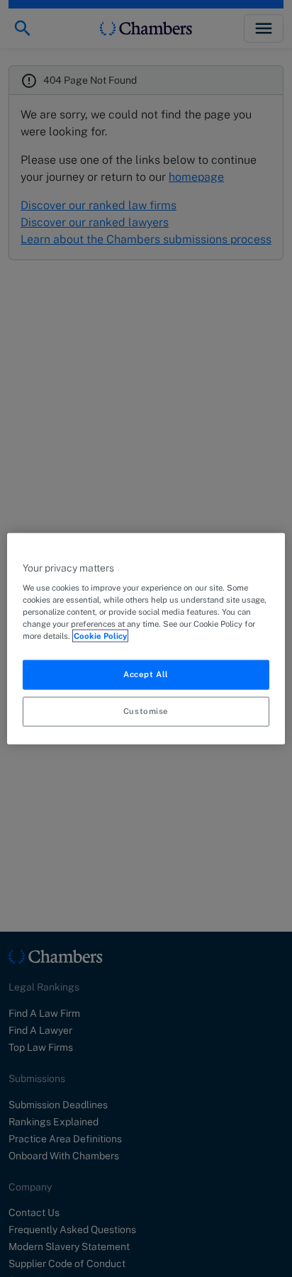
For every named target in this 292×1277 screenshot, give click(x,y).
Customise (146, 711)
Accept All (146, 674)
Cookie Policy (100, 636)
